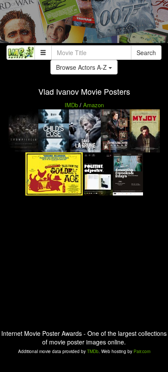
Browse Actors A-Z (82, 67)
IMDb (71, 105)
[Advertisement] (84, 23)
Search (146, 52)
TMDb (93, 351)
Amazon (93, 105)
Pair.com (142, 351)
